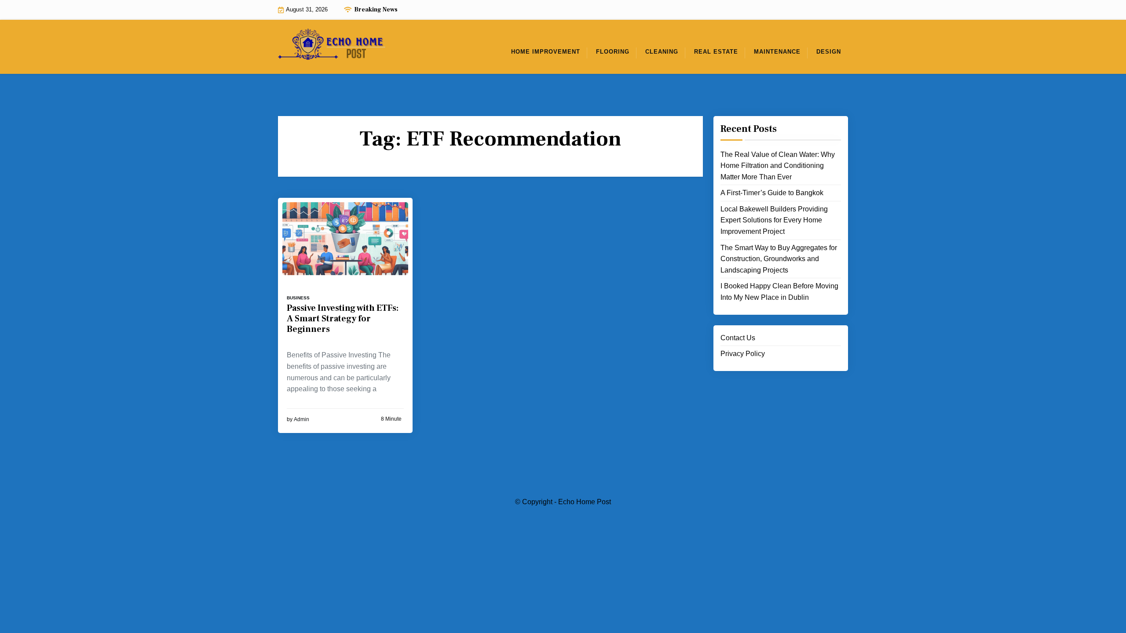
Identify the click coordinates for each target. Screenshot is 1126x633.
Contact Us (737, 338)
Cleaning (661, 51)
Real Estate (716, 51)
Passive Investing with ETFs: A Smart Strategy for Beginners (342, 319)
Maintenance (777, 51)
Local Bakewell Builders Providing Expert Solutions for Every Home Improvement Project (774, 220)
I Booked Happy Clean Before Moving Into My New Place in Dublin (779, 291)
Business (298, 297)
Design (828, 51)
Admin (301, 419)
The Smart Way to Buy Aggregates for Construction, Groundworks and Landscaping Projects (778, 259)
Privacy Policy (742, 353)
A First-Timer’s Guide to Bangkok (771, 192)
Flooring (612, 51)
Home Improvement (545, 51)
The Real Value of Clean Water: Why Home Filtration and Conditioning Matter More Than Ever (777, 166)
